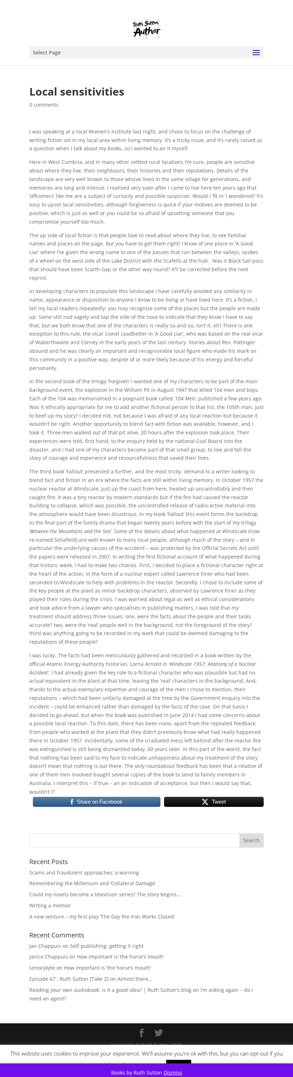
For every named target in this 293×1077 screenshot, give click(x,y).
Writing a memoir (50, 905)
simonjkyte (42, 967)
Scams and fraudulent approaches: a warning (84, 872)
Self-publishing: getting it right (107, 945)
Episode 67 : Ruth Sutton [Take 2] (69, 978)
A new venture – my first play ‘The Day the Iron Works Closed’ (102, 916)
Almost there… (135, 978)
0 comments (44, 104)
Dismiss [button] (173, 1072)
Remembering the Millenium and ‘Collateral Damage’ (92, 883)
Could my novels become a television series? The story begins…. (105, 894)
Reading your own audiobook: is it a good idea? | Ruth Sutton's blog (110, 989)
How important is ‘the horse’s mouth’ (120, 956)
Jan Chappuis (45, 945)
